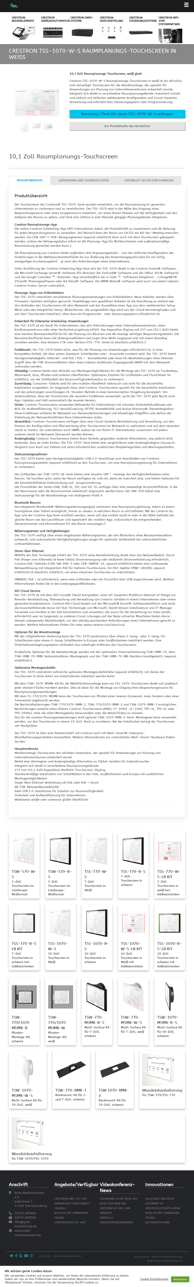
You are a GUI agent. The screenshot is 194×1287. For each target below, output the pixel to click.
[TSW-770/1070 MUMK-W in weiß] (60, 996)
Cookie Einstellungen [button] (154, 1279)
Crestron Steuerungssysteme (143, 19)
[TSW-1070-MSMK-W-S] (28, 1069)
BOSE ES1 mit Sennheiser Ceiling (71, 1215)
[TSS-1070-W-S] (60, 923)
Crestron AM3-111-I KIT (70, 1198)
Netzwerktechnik (157, 1222)
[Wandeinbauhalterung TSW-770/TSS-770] (160, 1069)
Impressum (141, 1256)
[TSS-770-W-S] (97, 851)
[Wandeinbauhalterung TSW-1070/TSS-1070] (30, 1133)
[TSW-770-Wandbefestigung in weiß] (133, 996)
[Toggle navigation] (186, 5)
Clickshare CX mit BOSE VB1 (118, 1198)
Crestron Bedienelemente (23, 19)
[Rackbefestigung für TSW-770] (71, 1069)
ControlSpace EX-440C (70, 1222)
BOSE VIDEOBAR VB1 (113, 1203)
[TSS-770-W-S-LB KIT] (169, 851)
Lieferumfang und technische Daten (84, 180)
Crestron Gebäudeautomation (55, 19)
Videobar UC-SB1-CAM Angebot (115, 1211)
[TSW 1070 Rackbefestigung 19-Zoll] (115, 1069)
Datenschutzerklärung (167, 1256)
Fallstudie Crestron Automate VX (159, 1201)
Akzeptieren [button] (180, 1279)
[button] (127, 114)
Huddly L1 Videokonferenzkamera (116, 1220)
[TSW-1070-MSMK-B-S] (169, 996)
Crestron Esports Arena (162, 1208)
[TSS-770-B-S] (133, 851)
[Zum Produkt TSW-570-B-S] (60, 851)
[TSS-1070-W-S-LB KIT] (133, 923)
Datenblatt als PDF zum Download (149, 180)
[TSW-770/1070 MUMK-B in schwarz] (24, 996)
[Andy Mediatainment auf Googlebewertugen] (20, 1256)
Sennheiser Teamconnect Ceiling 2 (72, 1206)
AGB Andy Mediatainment (164, 1260)
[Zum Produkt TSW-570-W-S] (24, 851)
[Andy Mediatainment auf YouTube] (25, 1256)
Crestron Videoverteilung (111, 19)
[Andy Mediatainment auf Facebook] (15, 1256)
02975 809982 (25, 1213)
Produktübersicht (30, 180)
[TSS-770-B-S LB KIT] (24, 923)
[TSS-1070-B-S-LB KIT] (169, 923)
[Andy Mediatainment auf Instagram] (31, 1256)
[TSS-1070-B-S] (97, 923)
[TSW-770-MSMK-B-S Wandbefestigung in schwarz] (97, 996)
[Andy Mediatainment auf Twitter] (11, 1256)
